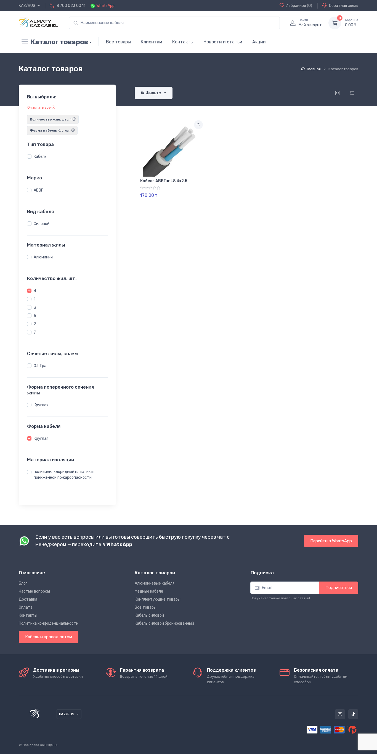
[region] (67, 156)
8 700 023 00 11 (71, 5)
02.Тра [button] (40, 365)
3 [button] (35, 307)
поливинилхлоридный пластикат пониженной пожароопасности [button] (64, 474)
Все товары (118, 41)
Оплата (26, 607)
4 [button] (35, 291)
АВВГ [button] (38, 190)
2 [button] (35, 324)
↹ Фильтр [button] (151, 92)
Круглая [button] (41, 405)
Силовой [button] (41, 223)
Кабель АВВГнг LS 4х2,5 (163, 181)
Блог (23, 583)
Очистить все (39, 107)
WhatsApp (105, 5)
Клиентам (151, 41)
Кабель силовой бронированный (164, 623)
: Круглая (50, 130)
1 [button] (34, 299)
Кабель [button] (40, 156)
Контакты (182, 41)
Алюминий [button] (43, 257)
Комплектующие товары (157, 599)
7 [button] (35, 332)
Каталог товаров (59, 42)
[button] (29, 156)
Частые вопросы (34, 591)
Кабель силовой (149, 615)
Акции (259, 41)
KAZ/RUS (27, 5)
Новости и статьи (222, 41)
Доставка (28, 599)
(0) (299, 5)
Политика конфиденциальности (48, 623)
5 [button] (35, 315)
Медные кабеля (149, 591)
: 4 (51, 119)
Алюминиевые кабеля (154, 583)
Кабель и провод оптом (48, 636)
